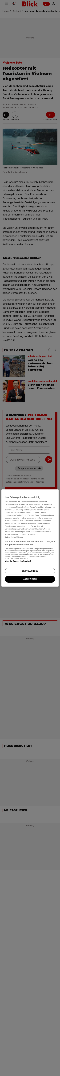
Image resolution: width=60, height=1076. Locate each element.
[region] (29, 538)
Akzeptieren (30, 579)
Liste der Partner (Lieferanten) (18, 561)
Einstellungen (30, 571)
